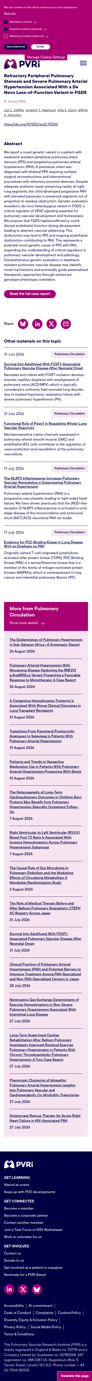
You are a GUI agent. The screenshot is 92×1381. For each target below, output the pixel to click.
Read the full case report (30, 294)
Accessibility (14, 1306)
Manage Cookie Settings (46, 57)
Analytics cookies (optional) (26, 29)
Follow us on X (23, 1289)
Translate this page (75, 1376)
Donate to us (14, 1261)
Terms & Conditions (19, 1334)
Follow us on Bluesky (37, 1289)
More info (10, 13)
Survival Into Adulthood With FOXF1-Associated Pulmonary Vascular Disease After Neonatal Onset (46, 939)
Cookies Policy (69, 1313)
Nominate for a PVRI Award (25, 1275)
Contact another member (23, 1223)
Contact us (12, 1253)
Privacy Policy (15, 1327)
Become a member (19, 1208)
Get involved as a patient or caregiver (33, 1268)
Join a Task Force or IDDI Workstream (33, 1230)
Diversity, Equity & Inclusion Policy (30, 1320)
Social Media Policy (46, 1327)
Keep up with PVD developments (29, 1192)
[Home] (23, 64)
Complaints (44, 1313)
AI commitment (40, 1306)
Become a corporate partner (26, 1216)
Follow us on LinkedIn (9, 1289)
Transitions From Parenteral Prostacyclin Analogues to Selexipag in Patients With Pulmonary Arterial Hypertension (42, 736)
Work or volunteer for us (23, 1237)
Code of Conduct (17, 1313)
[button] (14, 111)
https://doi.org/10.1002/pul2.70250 (31, 124)
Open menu (83, 63)
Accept (40, 47)
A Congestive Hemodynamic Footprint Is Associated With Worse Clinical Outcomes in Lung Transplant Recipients (45, 706)
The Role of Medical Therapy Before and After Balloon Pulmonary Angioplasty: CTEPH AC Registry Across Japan (45, 908)
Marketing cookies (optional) (27, 36)
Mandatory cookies (21, 22)
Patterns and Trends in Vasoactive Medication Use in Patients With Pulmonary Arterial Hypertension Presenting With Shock (45, 767)
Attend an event (16, 1185)
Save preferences (16, 47)
